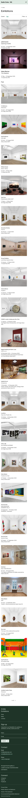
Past (7, 16)
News (2, 716)
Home (3, 7)
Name (2, 733)
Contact (3, 718)
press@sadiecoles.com (6, 754)
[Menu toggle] (26, 2)
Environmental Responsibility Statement (10, 794)
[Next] (15, 700)
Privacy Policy (4, 787)
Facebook (3, 781)
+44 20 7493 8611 (5, 759)
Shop (2, 714)
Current (3, 16)
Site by (5, 796)
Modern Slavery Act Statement (8, 789)
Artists (3, 709)
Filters (23, 16)
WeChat (3, 780)
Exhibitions (7, 11)
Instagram (3, 778)
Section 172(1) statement (6, 791)
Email (2, 736)
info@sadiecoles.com (6, 752)
